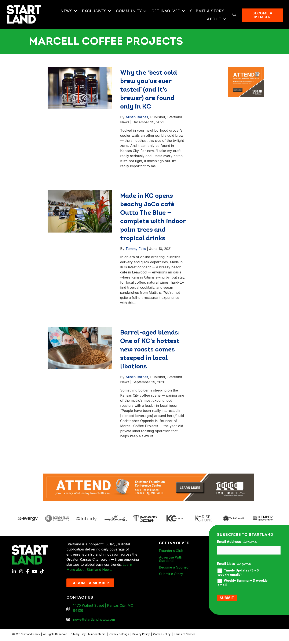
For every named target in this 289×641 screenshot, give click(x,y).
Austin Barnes (136, 117)
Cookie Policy (162, 634)
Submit (227, 598)
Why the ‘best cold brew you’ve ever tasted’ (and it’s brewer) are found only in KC (148, 90)
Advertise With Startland (170, 559)
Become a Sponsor (174, 567)
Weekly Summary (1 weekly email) (242, 583)
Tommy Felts (135, 249)
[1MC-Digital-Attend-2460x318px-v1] (148, 487)
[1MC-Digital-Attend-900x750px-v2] (246, 69)
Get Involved (166, 11)
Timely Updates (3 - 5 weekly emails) (238, 573)
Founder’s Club (171, 551)
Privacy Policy (141, 634)
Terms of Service (184, 634)
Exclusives (94, 11)
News (66, 11)
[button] (75, 11)
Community (129, 11)
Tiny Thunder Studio (93, 634)
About (214, 19)
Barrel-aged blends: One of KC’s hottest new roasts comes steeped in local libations (150, 350)
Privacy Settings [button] (119, 634)
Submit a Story (207, 11)
